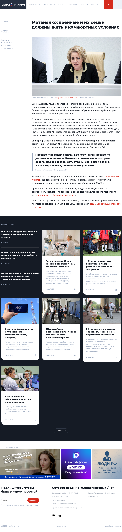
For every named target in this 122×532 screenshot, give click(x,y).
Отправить (33, 500)
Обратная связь (58, 500)
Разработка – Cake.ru (112, 526)
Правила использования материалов (67, 508)
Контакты (94, 4)
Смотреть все (61, 431)
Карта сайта (61, 526)
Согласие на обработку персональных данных (21, 505)
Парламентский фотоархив (67, 98)
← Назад (4, 21)
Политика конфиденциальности (65, 503)
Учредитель (93, 496)
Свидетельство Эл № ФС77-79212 (65, 493)
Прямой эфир (71, 4)
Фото (60, 4)
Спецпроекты (49, 4)
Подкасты (84, 4)
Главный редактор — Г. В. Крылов (101, 493)
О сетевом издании (60, 496)
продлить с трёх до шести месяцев (56, 195)
